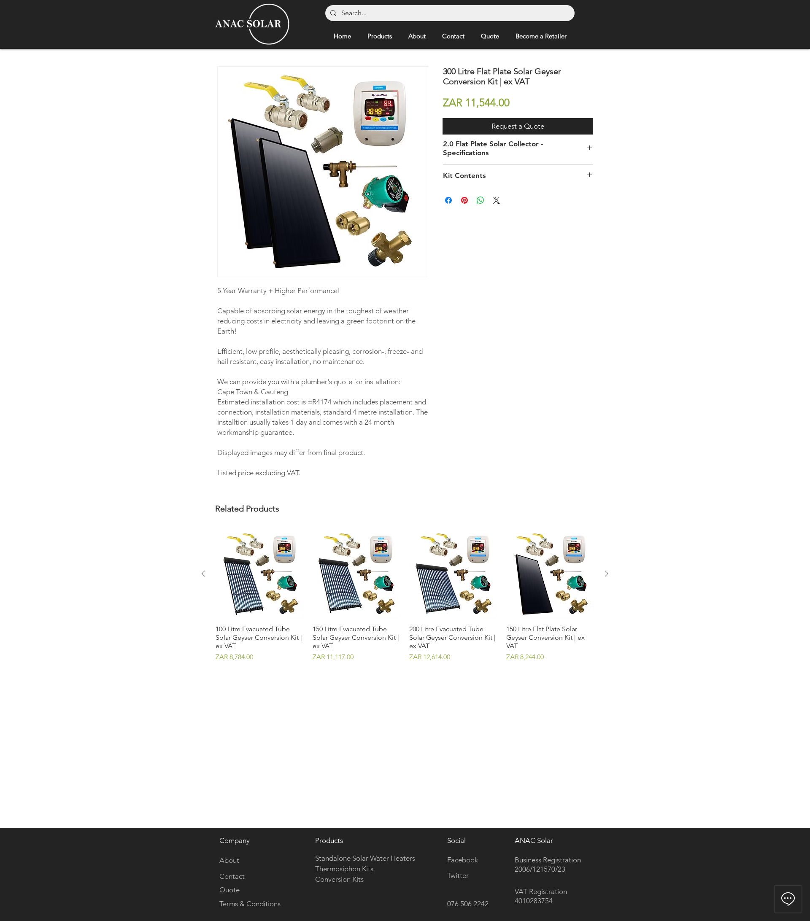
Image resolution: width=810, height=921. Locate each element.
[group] (405, 595)
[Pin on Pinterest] (464, 200)
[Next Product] (607, 573)
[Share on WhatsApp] (480, 200)
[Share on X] (496, 200)
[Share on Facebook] (448, 200)
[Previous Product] (203, 573)
